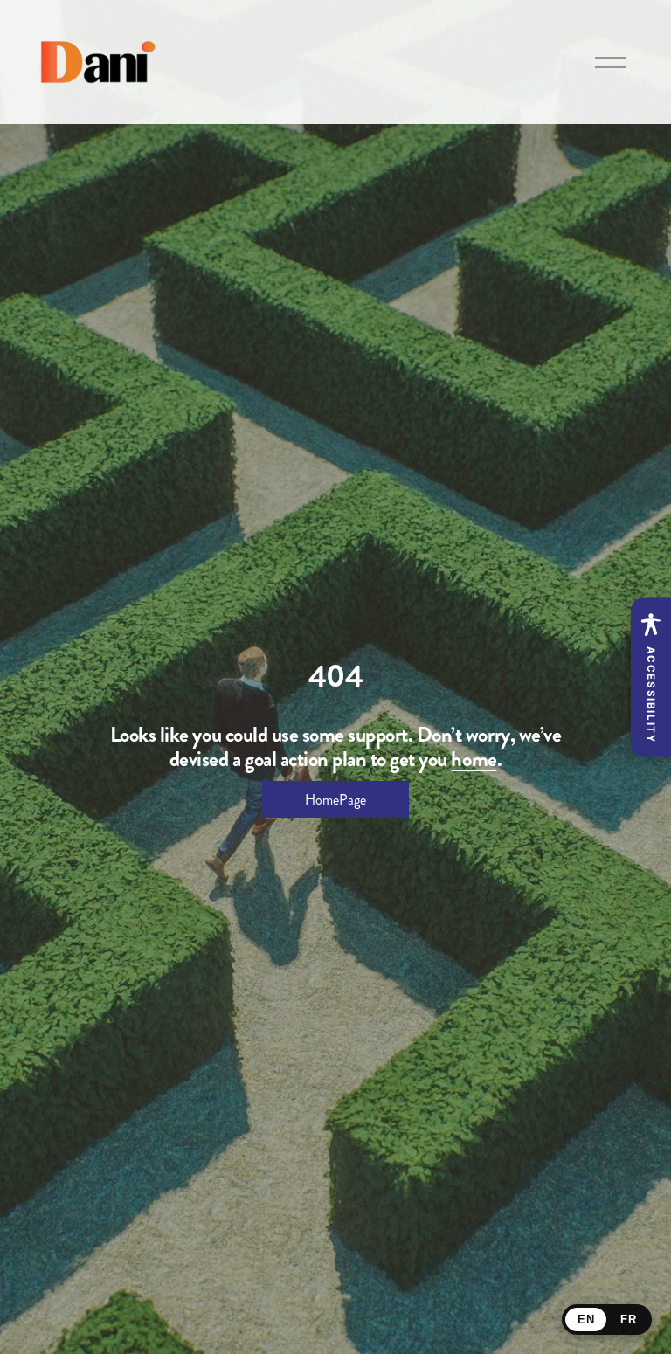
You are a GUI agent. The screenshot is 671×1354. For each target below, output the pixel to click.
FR (628, 1319)
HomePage (335, 800)
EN (586, 1319)
